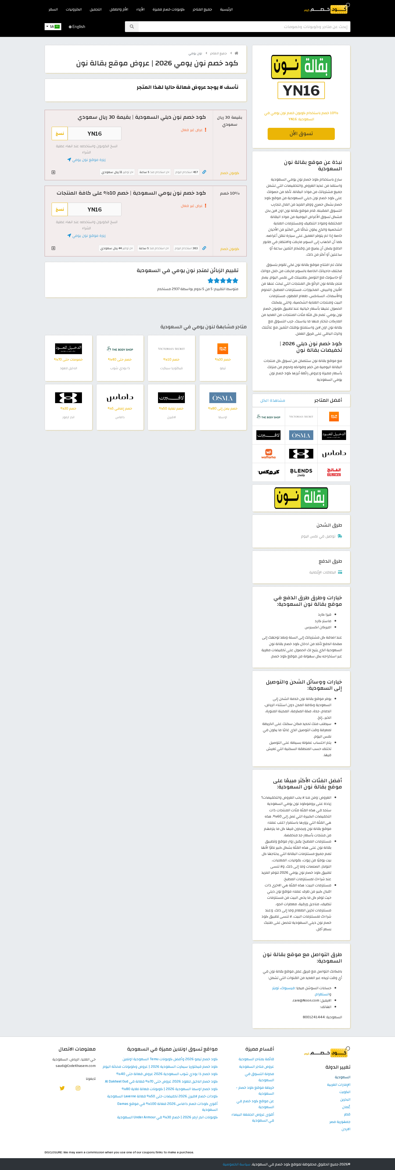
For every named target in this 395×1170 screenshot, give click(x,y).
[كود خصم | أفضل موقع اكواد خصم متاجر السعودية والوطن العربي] (236, 53)
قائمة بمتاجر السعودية (256, 1059)
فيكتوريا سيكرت (171, 368)
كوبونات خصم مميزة (169, 9)
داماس (119, 417)
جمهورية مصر (339, 1122)
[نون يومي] (301, 497)
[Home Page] (326, 8)
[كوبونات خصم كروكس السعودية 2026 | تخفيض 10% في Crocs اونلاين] (268, 471)
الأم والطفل (119, 9)
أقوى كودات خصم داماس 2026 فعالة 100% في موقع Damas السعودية (167, 1107)
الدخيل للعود (68, 368)
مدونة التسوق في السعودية (259, 1077)
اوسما (222, 417)
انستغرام (322, 994)
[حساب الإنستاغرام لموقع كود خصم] (77, 1088)
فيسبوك (288, 988)
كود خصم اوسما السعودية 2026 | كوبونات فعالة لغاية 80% (170, 1089)
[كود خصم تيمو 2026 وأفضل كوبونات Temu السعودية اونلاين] (222, 348)
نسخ (60, 133)
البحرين (345, 1100)
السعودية (342, 1077)
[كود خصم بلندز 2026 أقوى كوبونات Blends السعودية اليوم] (301, 471)
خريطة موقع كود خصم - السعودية (255, 1091)
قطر (347, 1114)
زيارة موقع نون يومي (88, 159)
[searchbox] (244, 26)
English (78, 26)
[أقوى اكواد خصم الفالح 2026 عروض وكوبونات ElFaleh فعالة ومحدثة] (334, 471)
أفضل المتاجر (328, 400)
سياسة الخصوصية (236, 1164)
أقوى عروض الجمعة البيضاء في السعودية (252, 1118)
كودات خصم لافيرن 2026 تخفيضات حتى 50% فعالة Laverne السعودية (162, 1096)
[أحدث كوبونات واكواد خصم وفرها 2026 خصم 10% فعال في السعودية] (268, 453)
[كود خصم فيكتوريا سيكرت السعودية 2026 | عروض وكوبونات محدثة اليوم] (171, 348)
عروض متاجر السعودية (256, 1067)
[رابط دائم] (204, 172)
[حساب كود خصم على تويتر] (62, 1088)
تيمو (223, 368)
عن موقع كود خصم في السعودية (255, 1104)
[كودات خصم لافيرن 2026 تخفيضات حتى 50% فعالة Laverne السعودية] (171, 397)
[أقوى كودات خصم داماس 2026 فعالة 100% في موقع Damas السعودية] (119, 397)
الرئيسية (226, 9)
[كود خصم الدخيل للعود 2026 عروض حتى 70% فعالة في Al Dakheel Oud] (68, 348)
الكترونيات (74, 9)
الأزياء (140, 9)
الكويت (344, 1092)
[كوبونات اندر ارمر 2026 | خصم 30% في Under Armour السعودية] (68, 397)
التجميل (96, 9)
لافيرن (171, 417)
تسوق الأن (301, 133)
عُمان (346, 1107)
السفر (53, 9)
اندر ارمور (68, 417)
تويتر (275, 988)
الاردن (346, 1129)
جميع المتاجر (202, 9)
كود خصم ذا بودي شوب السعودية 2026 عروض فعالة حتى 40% (167, 1074)
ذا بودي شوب (120, 368)
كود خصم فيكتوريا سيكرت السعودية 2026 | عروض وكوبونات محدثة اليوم (160, 1067)
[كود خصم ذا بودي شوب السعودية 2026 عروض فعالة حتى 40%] (119, 348)
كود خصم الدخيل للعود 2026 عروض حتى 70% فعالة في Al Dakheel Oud (161, 1082)
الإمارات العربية (338, 1085)
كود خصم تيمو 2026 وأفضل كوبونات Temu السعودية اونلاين (170, 1059)
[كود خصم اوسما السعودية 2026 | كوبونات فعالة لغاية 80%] (222, 397)
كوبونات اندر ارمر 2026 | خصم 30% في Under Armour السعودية (167, 1117)
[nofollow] (301, 81)
